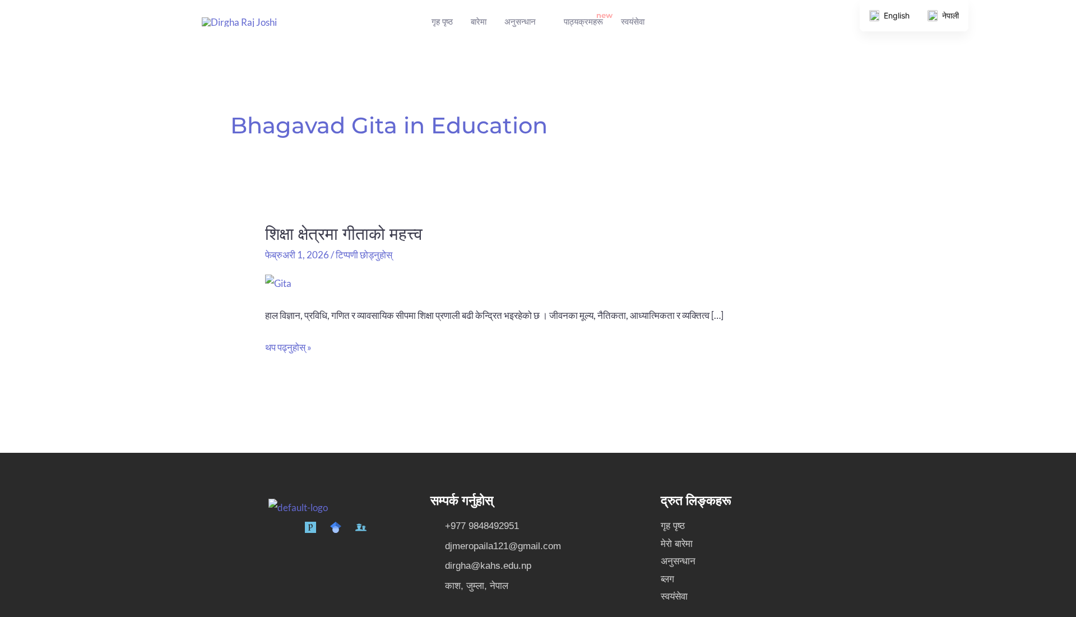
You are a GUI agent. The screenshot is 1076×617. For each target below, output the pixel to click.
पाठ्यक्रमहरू (583, 21)
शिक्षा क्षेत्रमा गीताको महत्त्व (344, 234)
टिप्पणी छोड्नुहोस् (364, 255)
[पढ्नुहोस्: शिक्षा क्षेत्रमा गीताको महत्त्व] (278, 282)
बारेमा (478, 21)
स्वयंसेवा (632, 21)
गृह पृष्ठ (442, 21)
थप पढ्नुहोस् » (288, 345)
